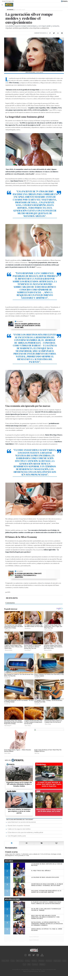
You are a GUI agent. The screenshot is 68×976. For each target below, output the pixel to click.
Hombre (34, 960)
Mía (29, 964)
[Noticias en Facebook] (29, 955)
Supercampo (57, 960)
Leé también (20, 321)
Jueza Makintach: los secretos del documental (22, 822)
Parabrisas (48, 960)
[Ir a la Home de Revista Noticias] (8, 4)
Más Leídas (9, 861)
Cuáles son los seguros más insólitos (19, 829)
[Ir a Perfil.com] (64, 1)
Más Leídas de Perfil (12, 899)
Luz (24, 964)
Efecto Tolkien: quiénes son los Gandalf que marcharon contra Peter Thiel (27, 325)
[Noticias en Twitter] (33, 955)
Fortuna (28, 960)
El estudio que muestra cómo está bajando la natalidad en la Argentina (28, 575)
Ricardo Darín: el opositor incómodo (19, 825)
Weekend (41, 960)
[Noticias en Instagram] (25, 955)
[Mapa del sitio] (42, 955)
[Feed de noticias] (38, 955)
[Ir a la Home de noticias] (34, 950)
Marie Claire (20, 960)
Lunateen (35, 964)
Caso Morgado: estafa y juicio (17, 836)
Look (64, 960)
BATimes (42, 964)
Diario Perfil (5, 960)
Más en (8, 760)
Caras (12, 960)
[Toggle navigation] (2, 5)
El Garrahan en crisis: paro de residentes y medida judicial (25, 832)
